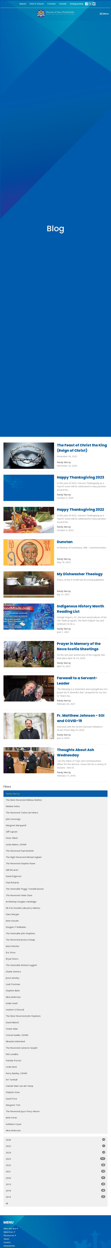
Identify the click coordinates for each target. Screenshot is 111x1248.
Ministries (9, 1231)
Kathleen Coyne (13, 1124)
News (6, 1238)
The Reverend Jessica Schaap (20, 939)
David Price (11, 1098)
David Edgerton (13, 876)
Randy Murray (13, 793)
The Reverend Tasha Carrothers (22, 812)
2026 (55, 1139)
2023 (55, 1158)
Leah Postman (13, 984)
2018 (55, 1190)
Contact (51, 3)
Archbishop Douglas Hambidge (21, 901)
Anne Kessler (12, 920)
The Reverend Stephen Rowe (20, 863)
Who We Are (10, 1228)
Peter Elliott (12, 838)
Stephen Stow (13, 1092)
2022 (55, 1165)
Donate (62, 3)
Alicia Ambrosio (13, 996)
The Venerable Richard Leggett (21, 965)
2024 (55, 1152)
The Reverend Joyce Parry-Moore (23, 1111)
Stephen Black (13, 990)
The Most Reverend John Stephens (23, 1015)
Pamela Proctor (13, 1060)
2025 (55, 1145)
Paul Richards (12, 882)
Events (7, 1242)
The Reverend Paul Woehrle (20, 850)
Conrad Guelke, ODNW (17, 1035)
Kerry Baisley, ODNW (16, 1073)
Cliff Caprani (11, 831)
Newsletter (9, 1245)
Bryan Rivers (12, 958)
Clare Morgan (12, 914)
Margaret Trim (13, 1105)
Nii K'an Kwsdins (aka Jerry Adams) (23, 907)
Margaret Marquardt (16, 825)
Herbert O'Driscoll (15, 1009)
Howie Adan (12, 1028)
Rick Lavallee (12, 1054)
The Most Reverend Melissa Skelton (24, 799)
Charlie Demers (13, 971)
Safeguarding (76, 3)
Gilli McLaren (12, 869)
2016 (55, 1196)
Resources (9, 1235)
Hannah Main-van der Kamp (19, 1085)
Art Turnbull (11, 1079)
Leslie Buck (11, 1066)
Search (22, 3)
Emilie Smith (12, 1003)
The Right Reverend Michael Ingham (24, 857)
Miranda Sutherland (15, 1041)
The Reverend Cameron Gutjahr (22, 1047)
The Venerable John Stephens (20, 933)
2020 (55, 1177)
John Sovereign (13, 819)
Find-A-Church (37, 3)
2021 (55, 1171)
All (7, 1203)
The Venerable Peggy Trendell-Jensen (25, 888)
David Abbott (12, 1022)
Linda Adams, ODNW (16, 844)
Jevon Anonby (12, 977)
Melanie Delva (13, 806)
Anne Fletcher (12, 946)
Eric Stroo (10, 952)
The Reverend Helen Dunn (19, 895)
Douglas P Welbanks (16, 927)
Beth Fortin (11, 1117)
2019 (55, 1184)
